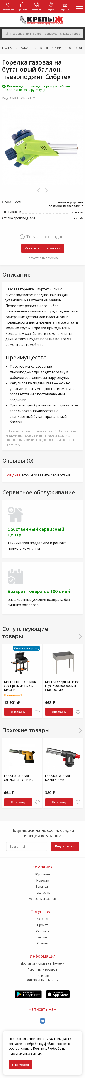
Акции (42, 937)
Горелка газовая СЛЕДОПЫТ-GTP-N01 (19, 778)
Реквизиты (43, 892)
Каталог (42, 919)
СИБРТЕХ (28, 98)
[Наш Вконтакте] (42, 1021)
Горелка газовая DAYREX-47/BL (57, 778)
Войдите (12, 475)
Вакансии (42, 886)
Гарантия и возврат (42, 969)
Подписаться (65, 846)
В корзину (18, 712)
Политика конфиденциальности (43, 978)
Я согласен (20, 1065)
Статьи (42, 943)
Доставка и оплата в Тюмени (42, 963)
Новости (42, 880)
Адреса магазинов (42, 899)
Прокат (42, 925)
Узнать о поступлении (42, 248)
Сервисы (42, 931)
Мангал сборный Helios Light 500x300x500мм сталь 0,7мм (62, 686)
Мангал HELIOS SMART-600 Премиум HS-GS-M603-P (21, 686)
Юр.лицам (42, 874)
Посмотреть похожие (42, 258)
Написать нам (42, 1009)
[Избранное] (37, 712)
